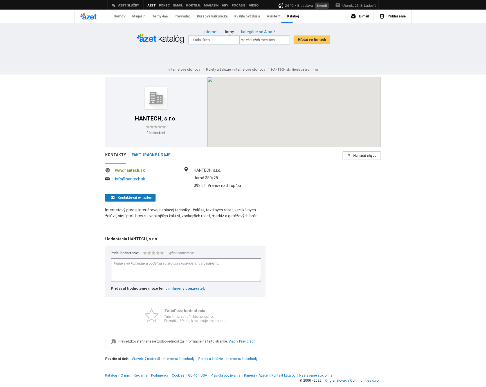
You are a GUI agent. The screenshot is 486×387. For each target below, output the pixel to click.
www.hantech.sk (130, 170)
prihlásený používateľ (184, 288)
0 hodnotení (156, 133)
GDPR (192, 375)
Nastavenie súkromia (315, 375)
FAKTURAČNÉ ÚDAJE (151, 155)
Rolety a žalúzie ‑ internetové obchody (228, 359)
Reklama (140, 375)
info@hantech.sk (130, 179)
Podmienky (159, 375)
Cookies (178, 375)
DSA (204, 375)
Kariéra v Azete (256, 375)
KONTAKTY (115, 155)
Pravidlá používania (225, 375)
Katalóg (111, 375)
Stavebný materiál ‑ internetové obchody (163, 359)
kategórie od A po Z (258, 32)
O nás (125, 375)
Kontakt (283, 375)
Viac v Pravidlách (242, 341)
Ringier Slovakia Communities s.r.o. (352, 380)
